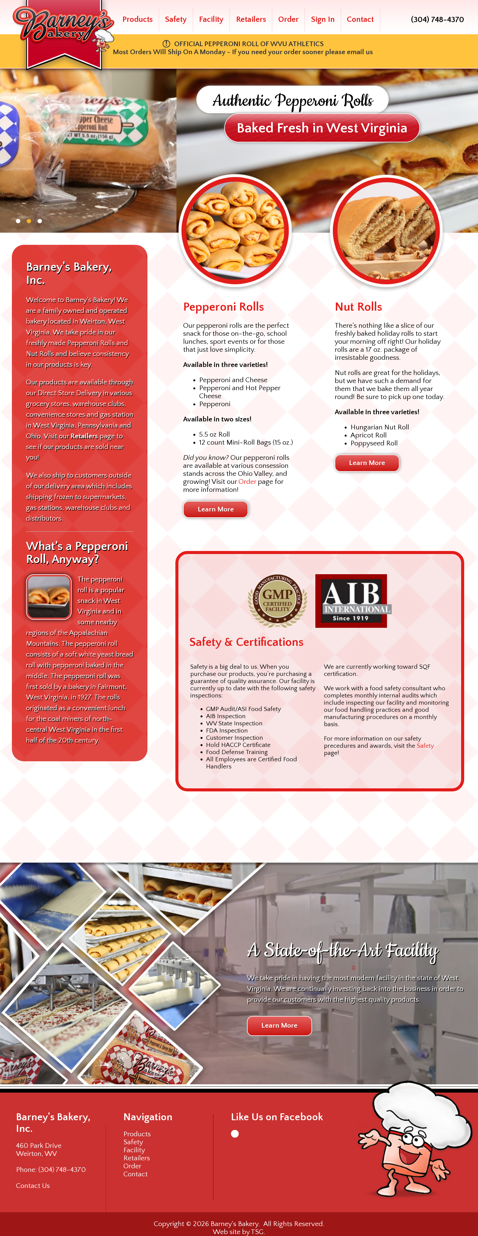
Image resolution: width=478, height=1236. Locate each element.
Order (288, 19)
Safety (176, 19)
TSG (257, 1232)
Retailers (251, 19)
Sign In (323, 19)
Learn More (216, 509)
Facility (211, 19)
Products (137, 19)
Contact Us (33, 1186)
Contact (360, 19)
